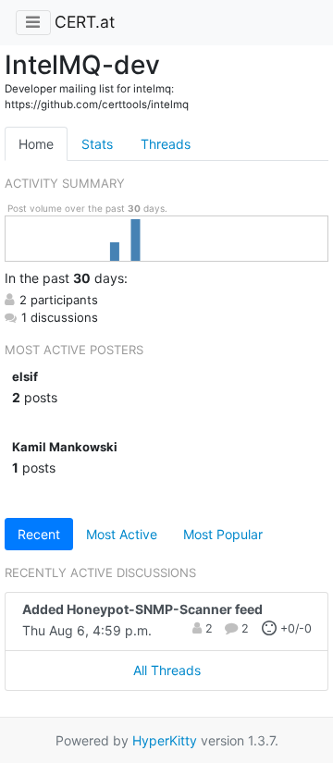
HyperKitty (164, 740)
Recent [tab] (39, 534)
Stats (97, 144)
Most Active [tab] (121, 534)
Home (36, 144)
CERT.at (85, 21)
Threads (166, 144)
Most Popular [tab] (223, 534)
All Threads (167, 670)
